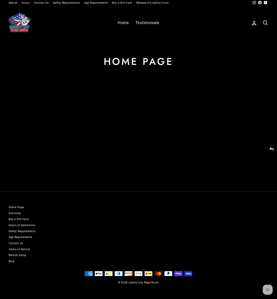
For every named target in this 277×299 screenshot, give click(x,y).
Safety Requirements (66, 2)
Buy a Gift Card (122, 2)
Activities (15, 213)
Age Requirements (96, 2)
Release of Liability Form (152, 2)
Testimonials (147, 22)
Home (123, 22)
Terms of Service (19, 249)
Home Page (16, 207)
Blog (11, 261)
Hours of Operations (22, 225)
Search (13, 2)
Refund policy (17, 255)
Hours (26, 2)
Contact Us (41, 2)
